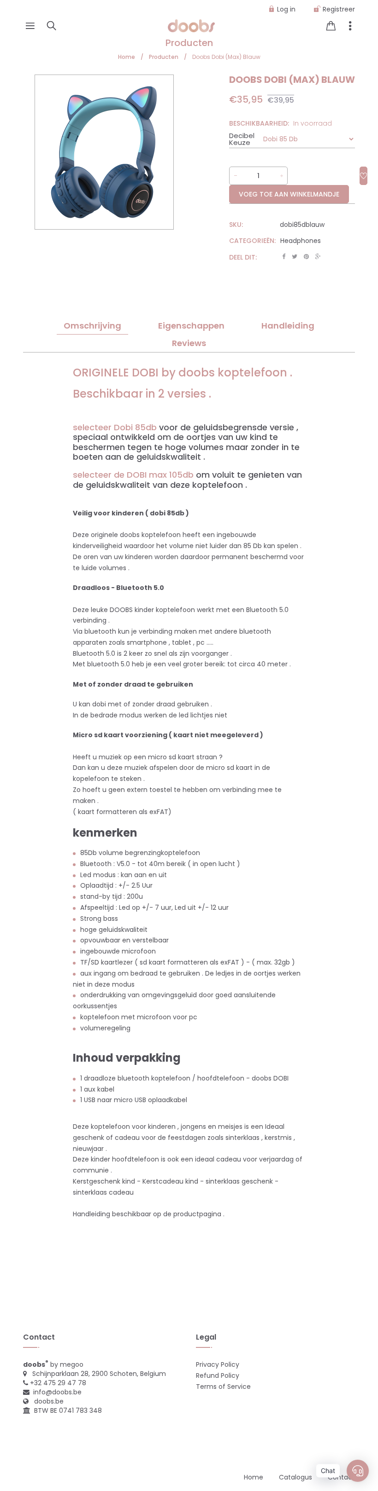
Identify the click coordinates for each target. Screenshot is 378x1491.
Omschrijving (92, 326)
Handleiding (287, 326)
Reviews (189, 343)
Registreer (339, 9)
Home (253, 1477)
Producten (189, 42)
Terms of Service (223, 1386)
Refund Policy (217, 1375)
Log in (286, 9)
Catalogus (295, 1477)
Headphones (300, 240)
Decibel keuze (241, 139)
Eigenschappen (191, 326)
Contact (341, 1477)
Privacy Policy (217, 1364)
